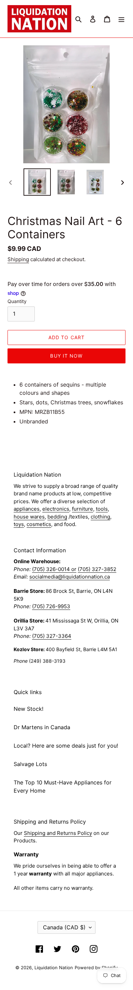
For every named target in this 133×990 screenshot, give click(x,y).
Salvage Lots (30, 764)
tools (102, 509)
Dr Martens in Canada (42, 727)
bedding (57, 516)
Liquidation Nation (53, 967)
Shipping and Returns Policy (58, 833)
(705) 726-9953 (51, 606)
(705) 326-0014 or (54, 569)
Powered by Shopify (96, 967)
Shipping (18, 259)
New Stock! (28, 708)
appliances (27, 509)
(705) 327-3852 (97, 569)
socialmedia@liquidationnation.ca (69, 576)
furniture (82, 509)
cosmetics (39, 524)
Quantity (17, 301)
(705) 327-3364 (51, 636)
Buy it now (66, 356)
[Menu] (121, 18)
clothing (100, 516)
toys (19, 524)
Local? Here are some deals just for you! (66, 745)
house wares (29, 516)
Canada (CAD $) (64, 927)
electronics (55, 509)
